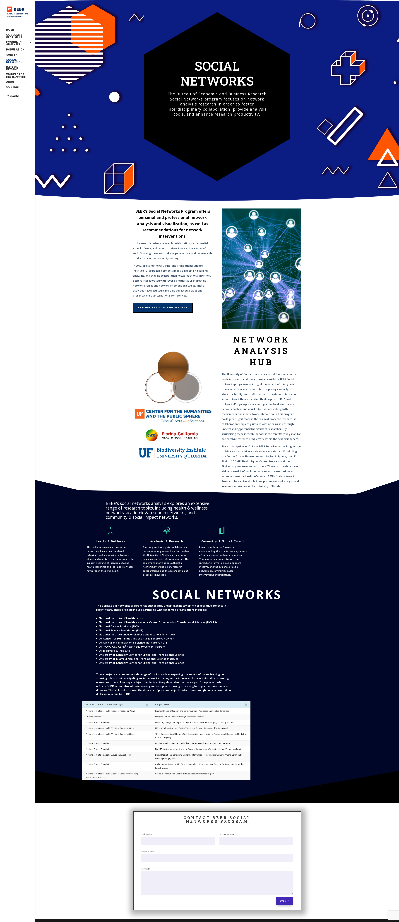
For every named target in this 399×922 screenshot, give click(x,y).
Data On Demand (12, 68)
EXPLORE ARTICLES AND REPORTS (163, 307)
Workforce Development (16, 75)
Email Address (148, 851)
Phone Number (227, 834)
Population (15, 49)
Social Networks (14, 61)
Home (10, 30)
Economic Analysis (14, 43)
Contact (13, 87)
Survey (11, 55)
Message (146, 868)
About (11, 82)
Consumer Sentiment (14, 36)
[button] (147, 705)
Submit (284, 900)
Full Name (146, 834)
